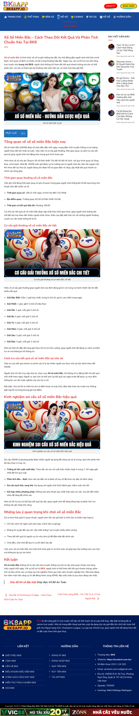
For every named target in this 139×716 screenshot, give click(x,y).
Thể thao (33, 16)
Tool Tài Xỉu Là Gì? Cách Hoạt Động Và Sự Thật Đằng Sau (125, 49)
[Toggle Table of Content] (21, 133)
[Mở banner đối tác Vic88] (35, 712)
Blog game (70, 26)
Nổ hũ (64, 16)
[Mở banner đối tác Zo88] (104, 712)
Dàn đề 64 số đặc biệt (23, 582)
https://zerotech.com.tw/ (119, 659)
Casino (78, 16)
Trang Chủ (14, 16)
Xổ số (106, 16)
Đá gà (93, 16)
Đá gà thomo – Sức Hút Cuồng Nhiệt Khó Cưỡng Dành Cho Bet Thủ (125, 82)
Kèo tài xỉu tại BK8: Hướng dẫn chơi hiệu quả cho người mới (125, 98)
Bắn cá (49, 16)
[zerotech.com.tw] (15, 6)
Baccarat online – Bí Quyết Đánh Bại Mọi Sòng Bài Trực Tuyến (125, 65)
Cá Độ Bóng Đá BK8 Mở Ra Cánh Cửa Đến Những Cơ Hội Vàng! (124, 115)
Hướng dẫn (124, 16)
